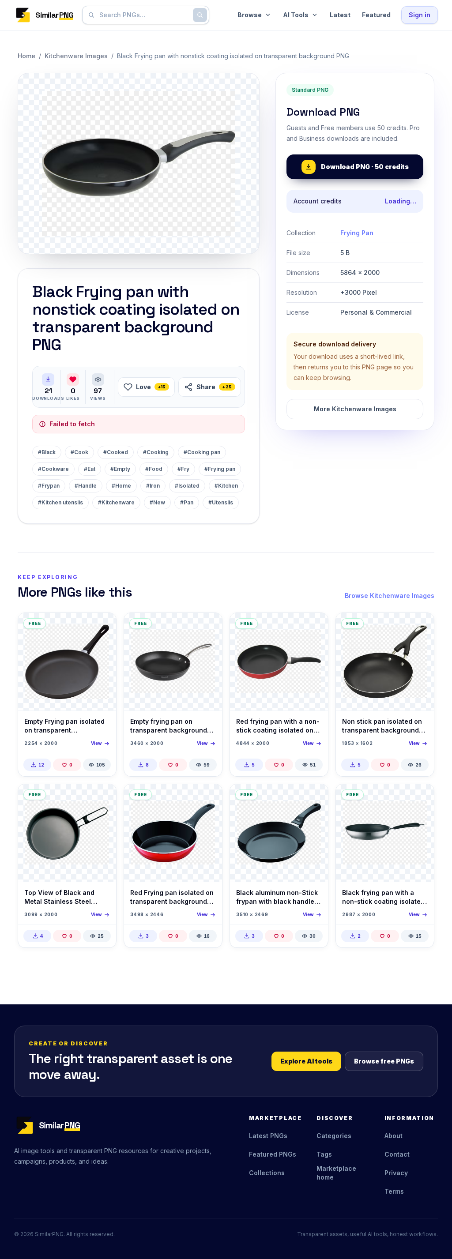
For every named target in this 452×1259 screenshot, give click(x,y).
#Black (47, 452)
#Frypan (49, 485)
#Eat (89, 469)
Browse (249, 15)
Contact (397, 1154)
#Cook (79, 452)
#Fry (183, 469)
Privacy (396, 1172)
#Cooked (115, 452)
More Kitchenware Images (355, 409)
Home (26, 56)
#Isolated (187, 485)
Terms (394, 1191)
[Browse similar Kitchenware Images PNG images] (102, 627)
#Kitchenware (116, 502)
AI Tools (296, 15)
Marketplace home (336, 1173)
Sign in (419, 15)
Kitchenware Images (76, 56)
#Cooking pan (202, 452)
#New (157, 502)
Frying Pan (356, 233)
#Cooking (156, 452)
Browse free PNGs (384, 1061)
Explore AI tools (306, 1061)
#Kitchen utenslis (60, 502)
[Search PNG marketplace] (200, 15)
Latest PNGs (268, 1135)
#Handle (86, 485)
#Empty (120, 469)
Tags (324, 1154)
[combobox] (144, 15)
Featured (376, 15)
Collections (267, 1172)
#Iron (153, 485)
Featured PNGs (272, 1154)
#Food (153, 469)
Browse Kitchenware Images (389, 595)
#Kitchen (226, 485)
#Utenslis (220, 502)
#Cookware (53, 469)
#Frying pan (219, 469)
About (393, 1135)
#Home (121, 485)
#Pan (186, 502)
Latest (340, 15)
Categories (333, 1135)
